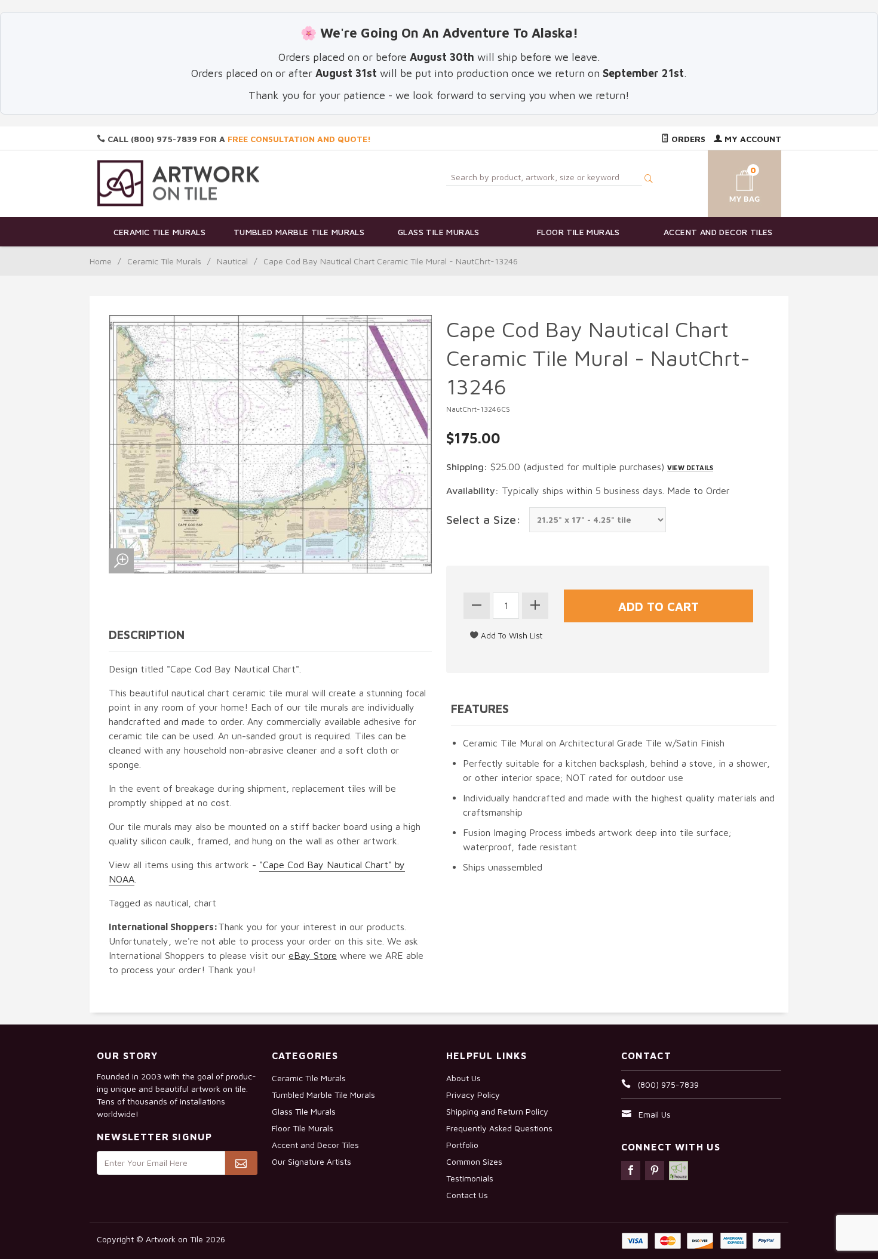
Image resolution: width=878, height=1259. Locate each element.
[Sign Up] (241, 1163)
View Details (690, 467)
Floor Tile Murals (578, 232)
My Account (751, 139)
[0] (730, 181)
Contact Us (467, 1195)
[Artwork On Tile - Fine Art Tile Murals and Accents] (178, 183)
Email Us (654, 1114)
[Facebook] (630, 1170)
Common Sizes (474, 1161)
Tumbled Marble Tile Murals (299, 232)
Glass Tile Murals (439, 232)
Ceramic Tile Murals (159, 232)
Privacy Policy (473, 1095)
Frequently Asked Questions (499, 1128)
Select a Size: (483, 519)
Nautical (232, 261)
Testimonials (469, 1178)
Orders (687, 139)
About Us (463, 1078)
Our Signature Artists (311, 1161)
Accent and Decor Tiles (718, 232)
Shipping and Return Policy (497, 1111)
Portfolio (462, 1145)
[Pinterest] (654, 1170)
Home (101, 261)
